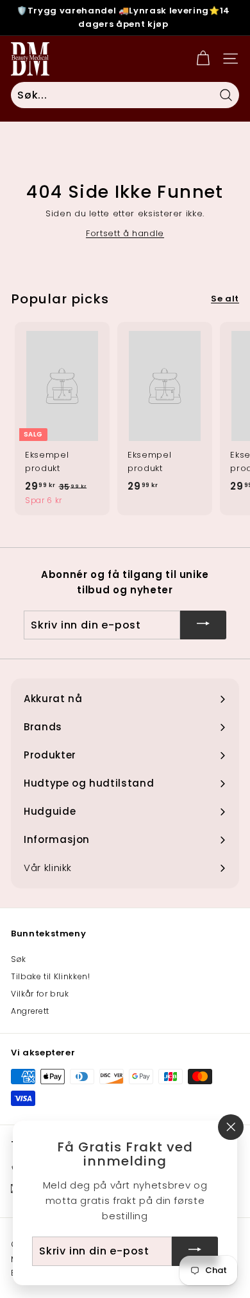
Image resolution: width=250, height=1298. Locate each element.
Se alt (225, 298)
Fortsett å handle (125, 233)
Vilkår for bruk (40, 993)
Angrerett (30, 1011)
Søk (18, 959)
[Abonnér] (203, 625)
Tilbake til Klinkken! (50, 976)
